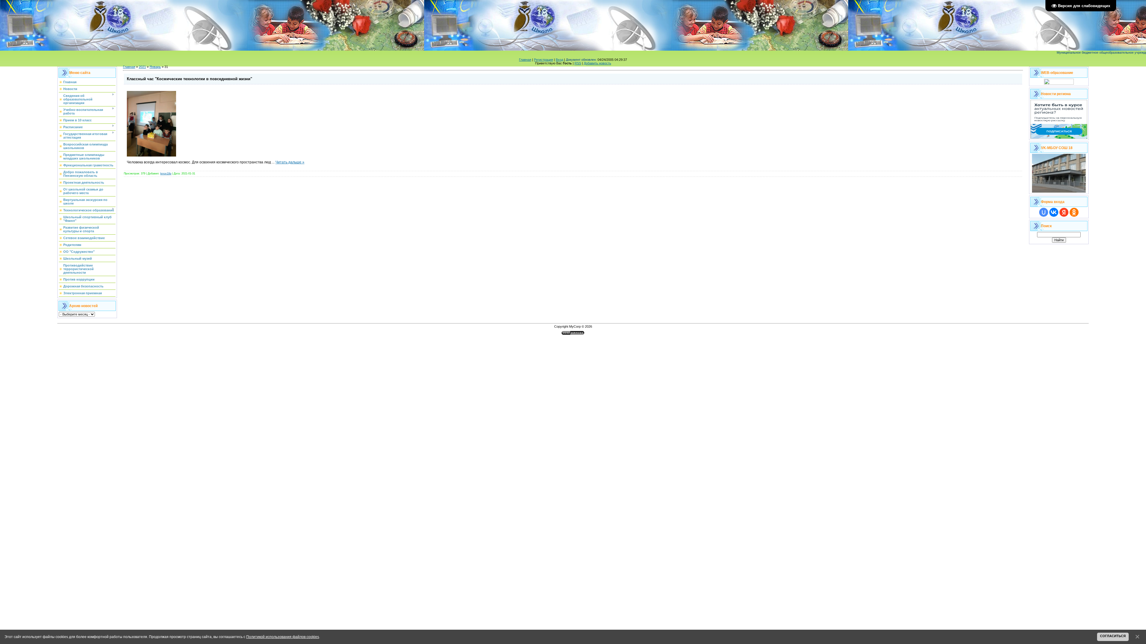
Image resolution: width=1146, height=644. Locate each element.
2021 (142, 67)
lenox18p (165, 173)
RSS (577, 63)
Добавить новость (597, 63)
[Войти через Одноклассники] (1074, 212)
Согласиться (1113, 636)
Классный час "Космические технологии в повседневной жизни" (189, 79)
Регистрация (543, 59)
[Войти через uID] (1043, 212)
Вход (559, 59)
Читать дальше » (289, 162)
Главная (525, 59)
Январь (155, 67)
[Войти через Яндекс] (1063, 212)
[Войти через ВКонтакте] (1053, 212)
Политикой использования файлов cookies (282, 637)
